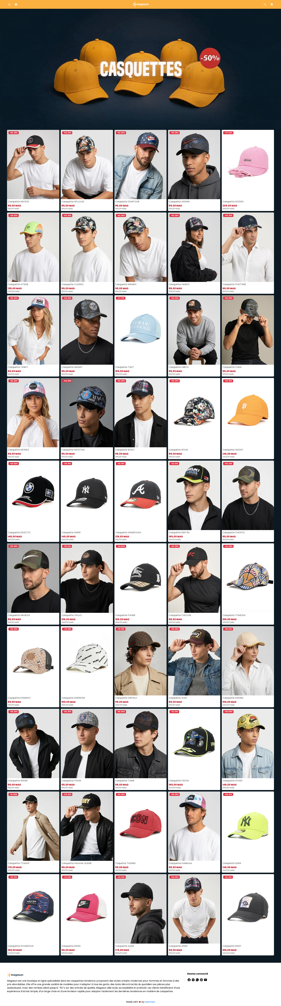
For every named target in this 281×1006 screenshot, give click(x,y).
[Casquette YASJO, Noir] (87, 578)
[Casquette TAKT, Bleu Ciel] (140, 330)
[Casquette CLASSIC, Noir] (87, 247)
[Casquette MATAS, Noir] (194, 495)
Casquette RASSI (70, 946)
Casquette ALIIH (178, 698)
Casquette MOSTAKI (73, 449)
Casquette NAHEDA (19, 615)
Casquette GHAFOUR (127, 201)
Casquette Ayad (124, 946)
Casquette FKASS (71, 780)
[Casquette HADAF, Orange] (248, 412)
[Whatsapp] (198, 979)
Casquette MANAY (71, 367)
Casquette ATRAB (18, 284)
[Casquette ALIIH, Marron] (194, 661)
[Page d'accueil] (140, 4)
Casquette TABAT (18, 367)
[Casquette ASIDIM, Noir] (194, 164)
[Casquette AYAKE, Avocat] (248, 743)
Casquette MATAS (179, 532)
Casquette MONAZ (18, 449)
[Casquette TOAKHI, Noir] (33, 826)
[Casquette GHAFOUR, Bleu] (140, 164)
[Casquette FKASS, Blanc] (87, 743)
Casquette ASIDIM (179, 201)
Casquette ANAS (178, 946)
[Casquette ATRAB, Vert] (33, 247)
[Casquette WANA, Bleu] (33, 743)
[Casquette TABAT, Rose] (33, 330)
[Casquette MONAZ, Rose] (33, 412)
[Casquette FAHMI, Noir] (140, 578)
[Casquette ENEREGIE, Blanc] (87, 661)
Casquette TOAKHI (18, 863)
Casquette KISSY (231, 946)
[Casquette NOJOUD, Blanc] (87, 164)
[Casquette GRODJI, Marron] (140, 661)
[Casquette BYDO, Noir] (140, 412)
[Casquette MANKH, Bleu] (140, 247)
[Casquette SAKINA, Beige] (248, 661)
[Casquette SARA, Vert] (248, 826)
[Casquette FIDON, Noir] (194, 743)
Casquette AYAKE (232, 780)
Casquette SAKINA (232, 698)
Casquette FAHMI (125, 615)
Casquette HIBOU (179, 367)
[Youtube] (205, 979)
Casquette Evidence (180, 863)
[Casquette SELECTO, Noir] (33, 495)
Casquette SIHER (70, 532)
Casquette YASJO (71, 615)
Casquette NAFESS (18, 201)
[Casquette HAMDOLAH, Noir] (140, 495)
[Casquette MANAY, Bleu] (87, 330)
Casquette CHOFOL (233, 532)
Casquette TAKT (124, 367)
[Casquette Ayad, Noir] (140, 909)
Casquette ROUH (178, 449)
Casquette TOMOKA (234, 615)
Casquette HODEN (232, 201)
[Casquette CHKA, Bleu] (248, 330)
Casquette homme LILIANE (76, 863)
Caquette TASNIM (125, 863)
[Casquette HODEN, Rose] (248, 164)
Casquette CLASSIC (72, 284)
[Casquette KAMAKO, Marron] (33, 661)
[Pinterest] (202, 979)
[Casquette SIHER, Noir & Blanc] (87, 495)
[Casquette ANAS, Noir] (194, 909)
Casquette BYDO (124, 449)
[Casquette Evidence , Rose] (194, 826)
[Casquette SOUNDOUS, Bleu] (33, 909)
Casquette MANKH (125, 284)
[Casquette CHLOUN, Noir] (194, 578)
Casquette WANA (18, 780)
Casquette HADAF (232, 449)
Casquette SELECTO (19, 532)
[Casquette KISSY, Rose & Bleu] (248, 909)
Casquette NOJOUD (72, 201)
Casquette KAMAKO (19, 698)
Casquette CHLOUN (180, 615)
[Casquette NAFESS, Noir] (33, 164)
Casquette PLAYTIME (234, 284)
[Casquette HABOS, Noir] (194, 247)
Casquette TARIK (124, 780)
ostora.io (150, 1002)
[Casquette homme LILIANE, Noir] (87, 826)
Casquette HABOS (179, 284)
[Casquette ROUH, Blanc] (194, 412)
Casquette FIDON (179, 780)
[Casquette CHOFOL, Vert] (248, 495)
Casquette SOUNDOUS (21, 946)
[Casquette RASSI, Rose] (87, 909)
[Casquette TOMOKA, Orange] (248, 578)
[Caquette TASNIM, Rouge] (140, 826)
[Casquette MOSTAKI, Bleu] (87, 412)
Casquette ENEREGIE (73, 698)
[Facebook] (189, 979)
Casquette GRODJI (126, 698)
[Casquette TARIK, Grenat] (140, 743)
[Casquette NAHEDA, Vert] (33, 578)
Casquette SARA (231, 863)
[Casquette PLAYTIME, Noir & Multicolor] (248, 247)
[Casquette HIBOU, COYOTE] (194, 330)
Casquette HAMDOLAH (128, 532)
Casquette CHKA (232, 367)
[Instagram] (193, 979)
